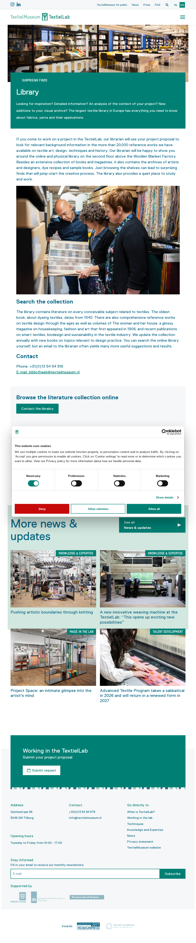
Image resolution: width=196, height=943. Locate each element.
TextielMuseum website (144, 847)
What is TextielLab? (141, 811)
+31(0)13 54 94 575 (82, 811)
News (135, 4)
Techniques (135, 823)
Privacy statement (140, 841)
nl (175, 4)
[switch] (76, 483)
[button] (182, 17)
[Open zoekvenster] (167, 5)
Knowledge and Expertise (145, 829)
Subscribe (172, 874)
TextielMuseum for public (112, 4)
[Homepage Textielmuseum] (40, 17)
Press (146, 4)
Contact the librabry (37, 409)
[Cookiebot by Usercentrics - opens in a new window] (164, 432)
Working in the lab (139, 817)
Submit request (44, 770)
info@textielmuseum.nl (85, 817)
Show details (164, 497)
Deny (42, 509)
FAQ (157, 4)
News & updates (137, 525)
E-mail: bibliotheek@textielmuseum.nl (48, 372)
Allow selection (98, 509)
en (182, 4)
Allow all (154, 509)
